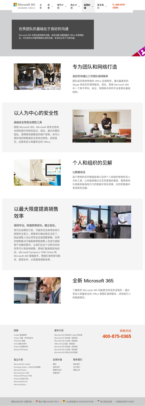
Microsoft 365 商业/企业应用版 (65, 352)
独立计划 (18, 359)
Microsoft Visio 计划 (21, 373)
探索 (16, 330)
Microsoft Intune (20, 385)
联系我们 (77, 359)
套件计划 (58, 330)
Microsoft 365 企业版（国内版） (66, 350)
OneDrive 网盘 (19, 341)
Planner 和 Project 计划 (23, 376)
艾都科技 (28, 401)
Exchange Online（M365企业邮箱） (28, 367)
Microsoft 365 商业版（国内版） (66, 347)
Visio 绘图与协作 (20, 344)
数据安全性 (57, 370)
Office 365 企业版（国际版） (65, 344)
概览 (54, 364)
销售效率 (56, 373)
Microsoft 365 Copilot (22, 364)
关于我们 (76, 367)
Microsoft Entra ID (20, 382)
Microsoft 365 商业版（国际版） (66, 338)
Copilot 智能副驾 (20, 335)
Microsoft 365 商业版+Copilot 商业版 (68, 335)
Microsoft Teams (20, 370)
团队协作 (56, 367)
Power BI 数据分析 (21, 347)
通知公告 (76, 370)
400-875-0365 (117, 336)
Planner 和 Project (21, 350)
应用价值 (57, 359)
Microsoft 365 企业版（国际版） (66, 341)
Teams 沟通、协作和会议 (23, 338)
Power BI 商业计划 (21, 379)
